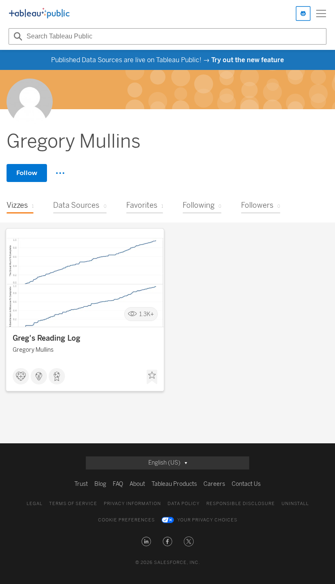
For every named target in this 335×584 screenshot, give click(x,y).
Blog (100, 484)
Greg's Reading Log (46, 338)
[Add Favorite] (152, 377)
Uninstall (295, 503)
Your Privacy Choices (207, 520)
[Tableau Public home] (39, 13)
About (137, 484)
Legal (34, 503)
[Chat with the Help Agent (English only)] (303, 13)
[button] (146, 541)
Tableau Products (174, 484)
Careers (214, 484)
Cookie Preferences (126, 520)
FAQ (118, 484)
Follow (26, 172)
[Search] (17, 36)
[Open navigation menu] (321, 13)
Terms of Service (73, 503)
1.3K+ (146, 314)
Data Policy (184, 503)
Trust (81, 484)
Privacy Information (132, 503)
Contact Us (246, 484)
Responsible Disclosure (240, 503)
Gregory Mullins (33, 349)
